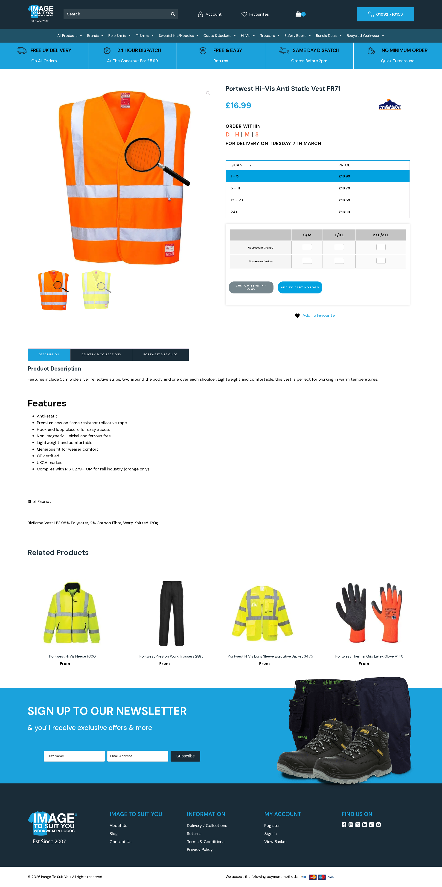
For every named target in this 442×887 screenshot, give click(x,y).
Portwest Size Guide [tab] (160, 354)
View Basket (275, 841)
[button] (208, 93)
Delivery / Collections (207, 825)
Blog (114, 833)
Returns (194, 833)
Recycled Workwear (363, 35)
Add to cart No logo (300, 287)
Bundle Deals (326, 35)
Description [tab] (49, 354)
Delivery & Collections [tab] (101, 354)
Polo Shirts (117, 35)
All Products (67, 35)
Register (272, 825)
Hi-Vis (245, 35)
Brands (93, 35)
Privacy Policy (200, 849)
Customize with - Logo (251, 287)
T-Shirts (142, 35)
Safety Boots (295, 35)
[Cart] (300, 14)
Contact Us (120, 841)
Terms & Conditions (205, 841)
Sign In (270, 833)
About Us (118, 825)
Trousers (267, 35)
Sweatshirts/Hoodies (176, 35)
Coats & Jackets (217, 35)
